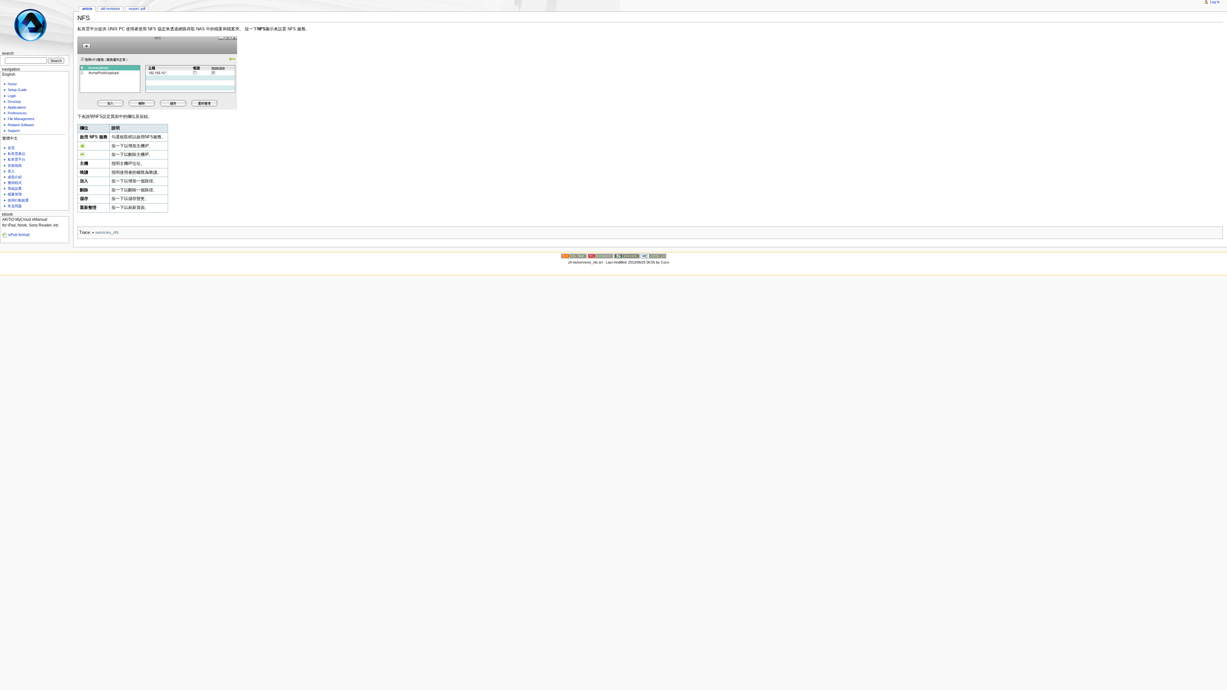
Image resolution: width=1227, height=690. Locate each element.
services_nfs (107, 232)
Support (14, 131)
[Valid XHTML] (653, 256)
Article (87, 9)
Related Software (21, 125)
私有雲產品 (16, 154)
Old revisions (110, 9)
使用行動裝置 (18, 200)
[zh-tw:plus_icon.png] (82, 145)
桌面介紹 (15, 177)
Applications (17, 107)
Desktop (14, 101)
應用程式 (15, 183)
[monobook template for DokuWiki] (600, 256)
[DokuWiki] (627, 256)
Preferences (17, 113)
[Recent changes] (574, 256)
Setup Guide (17, 90)
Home (12, 84)
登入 (11, 171)
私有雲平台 (16, 159)
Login (12, 96)
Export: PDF (137, 9)
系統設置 (15, 188)
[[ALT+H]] (34, 25)
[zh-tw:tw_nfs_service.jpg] (157, 73)
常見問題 (15, 206)
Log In (1215, 2)
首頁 (11, 148)
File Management (21, 119)
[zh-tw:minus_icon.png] (82, 154)
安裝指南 (15, 165)
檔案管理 (15, 194)
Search (8, 53)
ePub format (18, 235)
